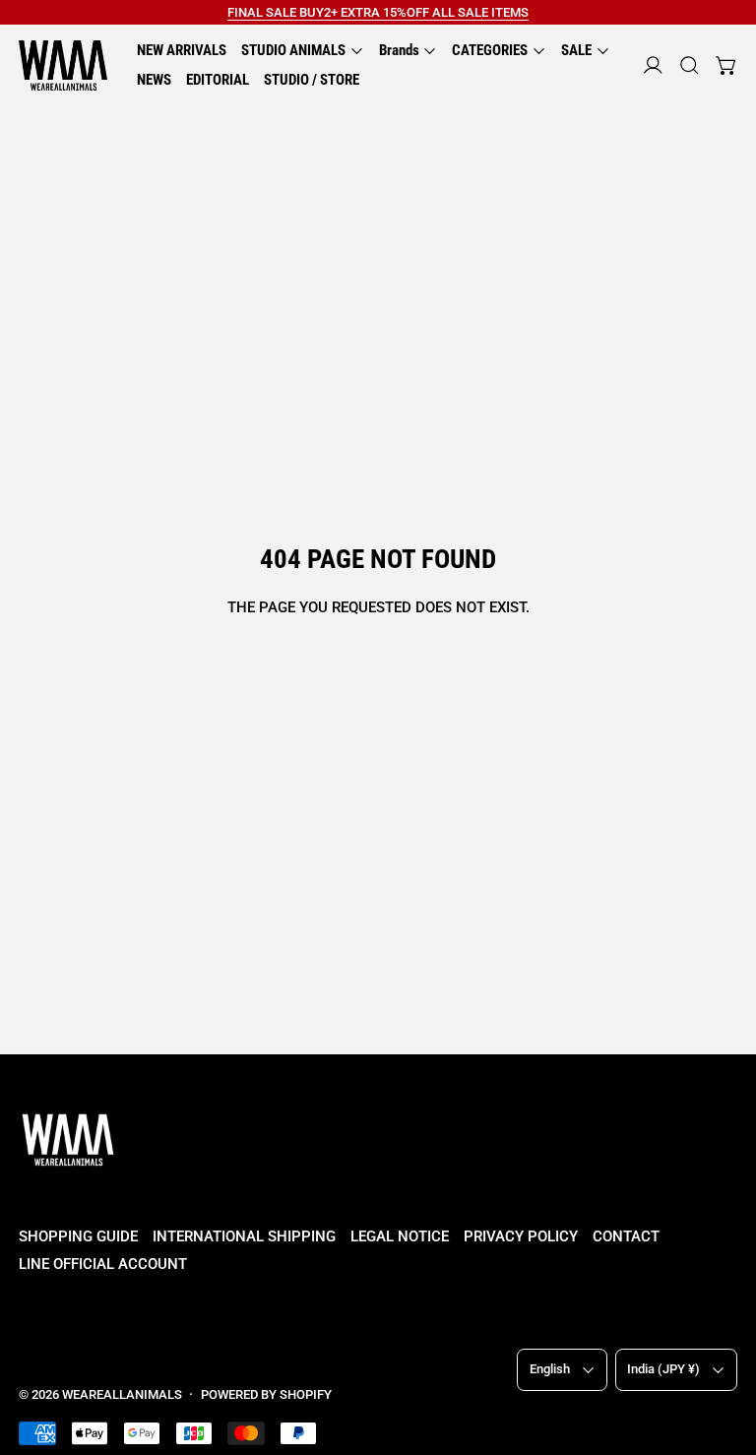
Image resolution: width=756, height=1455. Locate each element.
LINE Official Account (103, 1264)
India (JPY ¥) (663, 1368)
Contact (626, 1236)
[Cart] (727, 65)
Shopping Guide (78, 1236)
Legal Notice (399, 1236)
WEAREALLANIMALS (122, 1394)
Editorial (217, 80)
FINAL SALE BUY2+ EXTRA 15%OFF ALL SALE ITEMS (378, 12)
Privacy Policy (521, 1236)
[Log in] (653, 65)
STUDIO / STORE (311, 80)
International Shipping (244, 1236)
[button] (689, 65)
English (550, 1368)
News (154, 80)
